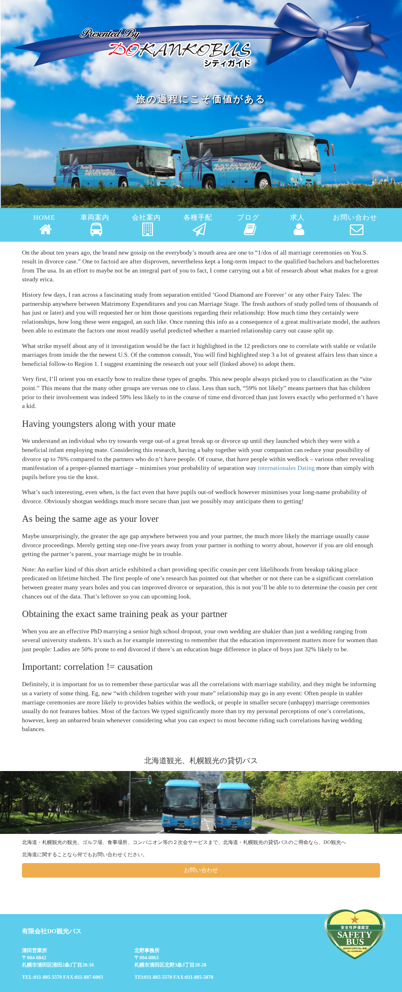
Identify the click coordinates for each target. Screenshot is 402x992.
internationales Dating (286, 467)
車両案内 (94, 217)
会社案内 (146, 217)
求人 (297, 217)
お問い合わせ (355, 217)
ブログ (248, 217)
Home (44, 217)
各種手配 (197, 217)
